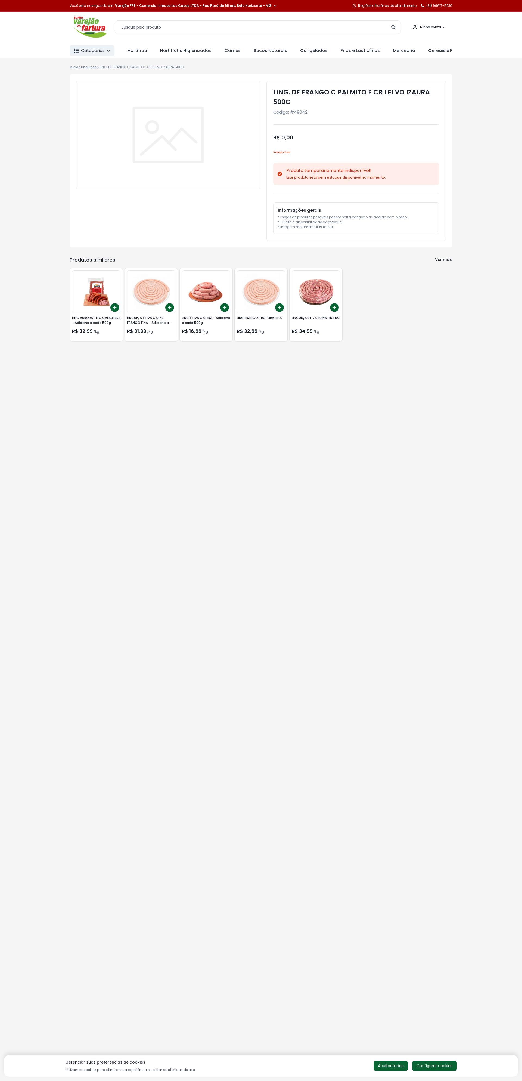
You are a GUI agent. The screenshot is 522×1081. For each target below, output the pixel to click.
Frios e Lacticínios (360, 50)
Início (74, 67)
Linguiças (89, 67)
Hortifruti (137, 50)
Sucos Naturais (270, 50)
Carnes (233, 50)
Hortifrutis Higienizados (186, 50)
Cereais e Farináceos (451, 50)
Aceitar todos (390, 1065)
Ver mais (443, 259)
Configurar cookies (434, 1065)
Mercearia (404, 50)
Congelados (314, 50)
